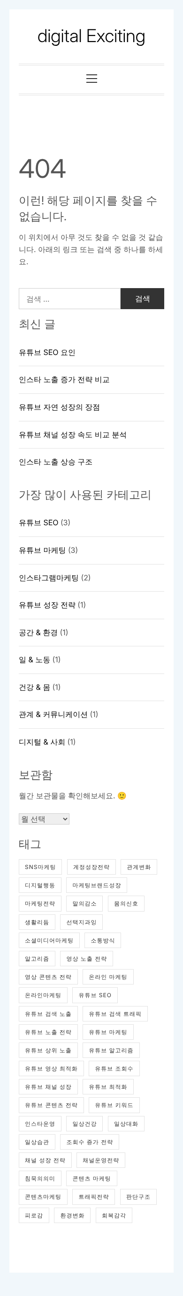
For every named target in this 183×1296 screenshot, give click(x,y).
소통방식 (103, 940)
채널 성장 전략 (45, 1160)
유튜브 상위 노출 (48, 1050)
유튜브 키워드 (114, 1104)
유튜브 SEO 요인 (47, 352)
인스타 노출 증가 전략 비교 (64, 379)
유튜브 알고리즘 (111, 1050)
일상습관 (37, 1141)
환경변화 (72, 1215)
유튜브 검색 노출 (48, 1013)
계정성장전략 (91, 866)
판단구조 (138, 1196)
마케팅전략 (40, 903)
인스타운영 (40, 1123)
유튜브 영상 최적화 (51, 1068)
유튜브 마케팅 (42, 550)
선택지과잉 (81, 922)
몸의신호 (126, 903)
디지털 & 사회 (42, 741)
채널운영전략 (101, 1160)
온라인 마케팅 (108, 976)
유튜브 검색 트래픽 (115, 1013)
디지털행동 (40, 885)
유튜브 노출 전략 (48, 1031)
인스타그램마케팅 (49, 577)
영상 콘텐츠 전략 (48, 976)
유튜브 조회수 (114, 1068)
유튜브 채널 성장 (48, 1086)
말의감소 (84, 903)
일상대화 (126, 1123)
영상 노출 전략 (86, 958)
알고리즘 (37, 958)
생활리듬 (37, 922)
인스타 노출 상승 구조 (55, 461)
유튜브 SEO (38, 522)
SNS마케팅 (40, 866)
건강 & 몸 (34, 687)
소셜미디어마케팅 (49, 940)
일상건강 (84, 1123)
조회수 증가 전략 (89, 1141)
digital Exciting (91, 36)
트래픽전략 (93, 1196)
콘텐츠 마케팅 (91, 1178)
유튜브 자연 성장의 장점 (59, 407)
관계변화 (139, 866)
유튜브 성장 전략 (47, 604)
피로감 (34, 1215)
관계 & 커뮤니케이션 (53, 714)
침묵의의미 (40, 1178)
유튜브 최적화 (108, 1086)
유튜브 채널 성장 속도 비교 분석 (73, 434)
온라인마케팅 (43, 995)
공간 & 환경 (38, 632)
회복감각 (114, 1215)
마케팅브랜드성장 (96, 885)
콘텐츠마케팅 (43, 1196)
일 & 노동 (34, 659)
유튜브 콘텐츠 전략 (51, 1104)
